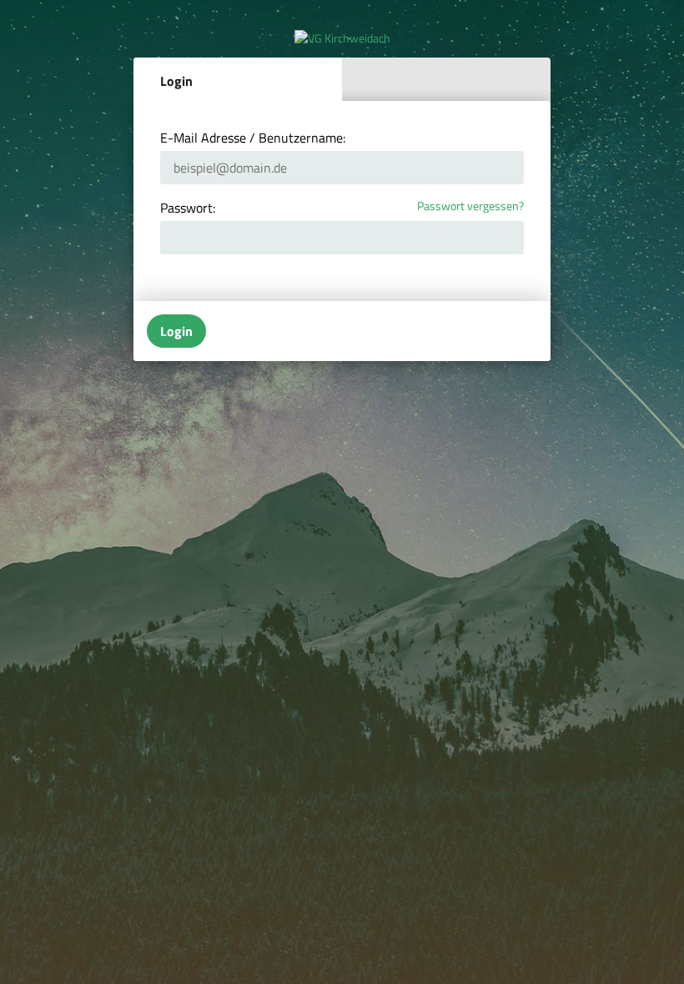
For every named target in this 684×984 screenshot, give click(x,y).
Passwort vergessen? (470, 206)
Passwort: (187, 208)
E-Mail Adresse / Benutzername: (252, 138)
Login (176, 81)
